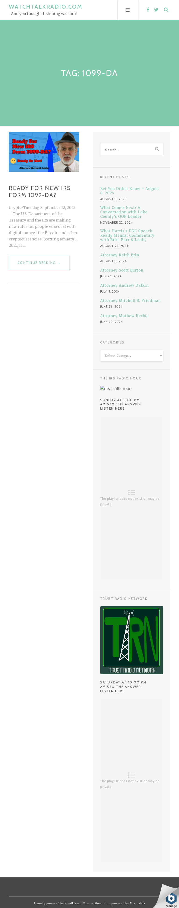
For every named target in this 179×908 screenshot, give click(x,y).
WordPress (72, 903)
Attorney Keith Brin (119, 255)
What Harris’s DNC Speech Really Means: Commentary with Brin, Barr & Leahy (127, 235)
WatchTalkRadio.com (45, 6)
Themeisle (137, 903)
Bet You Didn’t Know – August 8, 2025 (129, 190)
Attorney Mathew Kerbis (124, 316)
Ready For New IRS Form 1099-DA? (40, 191)
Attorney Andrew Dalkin (124, 285)
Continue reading (39, 265)
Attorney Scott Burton (121, 270)
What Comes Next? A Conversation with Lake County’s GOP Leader (124, 212)
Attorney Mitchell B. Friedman (130, 300)
